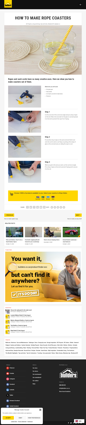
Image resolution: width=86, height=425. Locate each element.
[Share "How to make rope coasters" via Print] (44, 207)
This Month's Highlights (12, 353)
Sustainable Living (61, 350)
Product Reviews (52, 347)
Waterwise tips (66, 353)
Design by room (42, 342)
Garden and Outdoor (15, 345)
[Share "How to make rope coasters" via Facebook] (27, 207)
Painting (18, 311)
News (24, 347)
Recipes (33, 350)
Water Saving (59, 353)
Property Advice (74, 347)
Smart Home (44, 350)
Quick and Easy (9, 350)
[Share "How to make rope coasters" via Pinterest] (34, 207)
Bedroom (13, 342)
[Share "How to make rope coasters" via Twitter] (31, 207)
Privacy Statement (22, 421)
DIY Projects (29, 24)
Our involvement (37, 374)
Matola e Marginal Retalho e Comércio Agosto (22, 320)
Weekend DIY (51, 24)
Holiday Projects (35, 345)
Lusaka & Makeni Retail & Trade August (21, 315)
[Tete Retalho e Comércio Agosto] (8, 327)
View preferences (34, 418)
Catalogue (13, 316)
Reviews (38, 350)
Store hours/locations (64, 391)
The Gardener (70, 350)
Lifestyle (75, 345)
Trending (39, 353)
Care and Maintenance (22, 342)
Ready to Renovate (18, 350)
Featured (76, 342)
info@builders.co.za (64, 388)
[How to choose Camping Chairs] (52, 232)
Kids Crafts (60, 345)
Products (18, 316)
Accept (8, 418)
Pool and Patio (35, 347)
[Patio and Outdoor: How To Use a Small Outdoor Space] (14, 232)
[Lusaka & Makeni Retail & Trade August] (8, 317)
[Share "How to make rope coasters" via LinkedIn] (37, 207)
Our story (35, 368)
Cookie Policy (14, 421)
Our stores (35, 371)
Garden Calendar (26, 345)
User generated (47, 353)
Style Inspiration (52, 350)
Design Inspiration (51, 342)
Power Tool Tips (44, 347)
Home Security (43, 345)
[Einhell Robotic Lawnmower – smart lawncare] (71, 232)
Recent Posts (24, 311)
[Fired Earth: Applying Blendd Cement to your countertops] (33, 232)
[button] (40, 410)
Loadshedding (19, 347)
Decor (36, 342)
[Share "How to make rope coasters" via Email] (41, 207)
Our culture (35, 380)
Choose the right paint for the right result (21, 310)
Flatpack (8, 345)
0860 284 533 (62, 385)
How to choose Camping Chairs (52, 239)
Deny (20, 418)
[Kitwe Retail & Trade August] (8, 332)
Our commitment (37, 377)
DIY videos (66, 342)
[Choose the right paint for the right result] (8, 311)
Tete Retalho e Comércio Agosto (19, 325)
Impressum (30, 421)
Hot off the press (52, 345)
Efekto (71, 342)
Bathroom (8, 342)
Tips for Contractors (31, 353)
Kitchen (65, 345)
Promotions (22, 316)
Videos (53, 353)
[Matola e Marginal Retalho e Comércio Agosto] (8, 322)
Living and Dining (36, 24)
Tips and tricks (44, 24)
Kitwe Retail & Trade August (18, 330)
